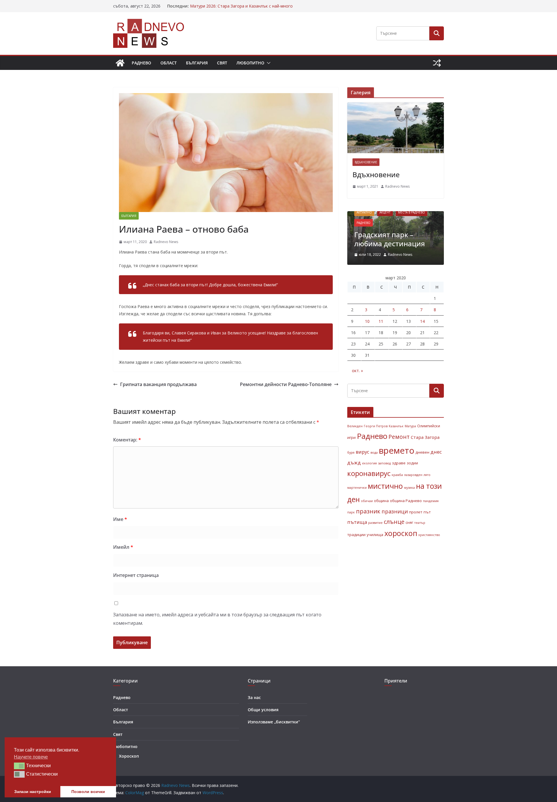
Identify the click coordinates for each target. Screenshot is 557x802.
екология (369, 463)
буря (351, 452)
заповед (384, 463)
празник (368, 511)
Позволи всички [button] (88, 791)
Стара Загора (425, 437)
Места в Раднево (411, 212)
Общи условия (263, 709)
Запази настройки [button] (32, 791)
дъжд (354, 462)
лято (427, 475)
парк (351, 512)
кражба (397, 475)
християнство (429, 535)
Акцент (384, 212)
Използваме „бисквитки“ (274, 722)
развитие (375, 523)
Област (168, 63)
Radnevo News (166, 241)
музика (409, 488)
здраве (399, 463)
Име (120, 519)
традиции (356, 534)
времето (396, 450)
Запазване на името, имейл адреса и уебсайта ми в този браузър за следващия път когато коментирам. (217, 618)
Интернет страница (136, 575)
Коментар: (127, 440)
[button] (267, 63)
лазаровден (413, 475)
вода (374, 452)
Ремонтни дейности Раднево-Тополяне (286, 384)
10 (367, 321)
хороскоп (400, 533)
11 (381, 321)
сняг (409, 522)
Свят (222, 63)
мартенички (357, 488)
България (197, 63)
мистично (385, 486)
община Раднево (406, 500)
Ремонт (399, 437)
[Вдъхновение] (395, 127)
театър (419, 523)
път (427, 512)
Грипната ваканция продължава (158, 384)
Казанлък (396, 426)
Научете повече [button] (31, 756)
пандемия (431, 501)
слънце (394, 521)
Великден (355, 426)
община (381, 500)
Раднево (141, 63)
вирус (362, 451)
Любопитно (250, 63)
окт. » (357, 370)
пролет (415, 512)
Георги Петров (376, 426)
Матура (410, 426)
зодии (412, 463)
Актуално (364, 212)
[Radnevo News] (120, 63)
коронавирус (368, 473)
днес (436, 451)
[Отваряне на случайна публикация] (437, 63)
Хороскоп (129, 756)
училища (375, 534)
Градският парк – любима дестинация (389, 239)
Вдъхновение (366, 162)
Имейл (123, 547)
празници (394, 511)
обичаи (367, 501)
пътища (357, 522)
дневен (422, 452)
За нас (254, 697)
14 (422, 321)
